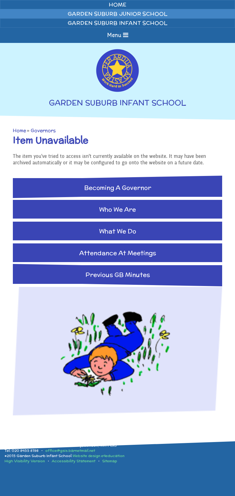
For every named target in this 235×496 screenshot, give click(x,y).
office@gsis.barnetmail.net (70, 450)
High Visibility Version (25, 461)
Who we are (117, 209)
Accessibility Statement (73, 461)
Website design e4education (99, 455)
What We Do (117, 231)
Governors (43, 130)
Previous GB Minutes (117, 274)
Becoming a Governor (117, 187)
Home (19, 130)
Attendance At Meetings (117, 252)
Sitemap (109, 461)
